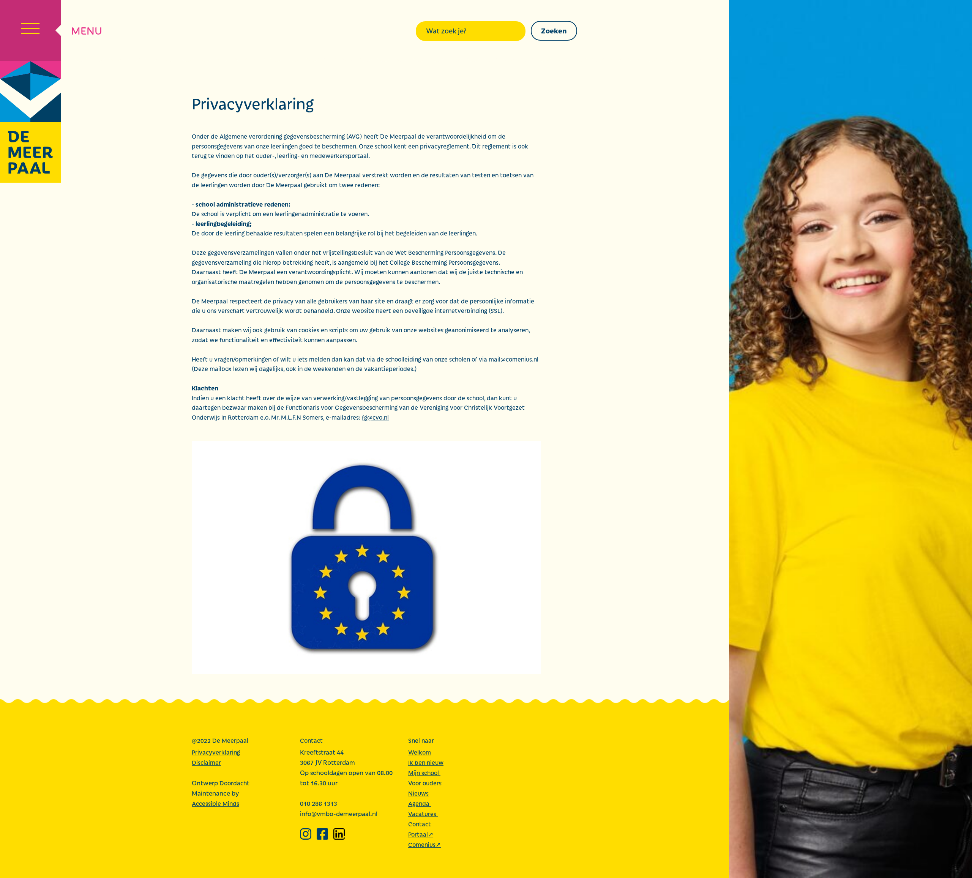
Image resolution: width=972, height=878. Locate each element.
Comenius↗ (424, 844)
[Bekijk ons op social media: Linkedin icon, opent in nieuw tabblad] (339, 834)
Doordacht (234, 783)
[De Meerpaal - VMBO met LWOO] (30, 122)
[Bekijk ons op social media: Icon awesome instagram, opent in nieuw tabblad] (305, 834)
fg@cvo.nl (375, 417)
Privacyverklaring (216, 752)
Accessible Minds (215, 803)
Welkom (419, 752)
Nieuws (418, 793)
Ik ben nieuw (425, 762)
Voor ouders (425, 783)
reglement (496, 146)
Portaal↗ (420, 834)
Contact (420, 824)
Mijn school (424, 773)
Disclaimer (206, 762)
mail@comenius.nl (513, 359)
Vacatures (423, 814)
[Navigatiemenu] (30, 30)
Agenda (419, 803)
